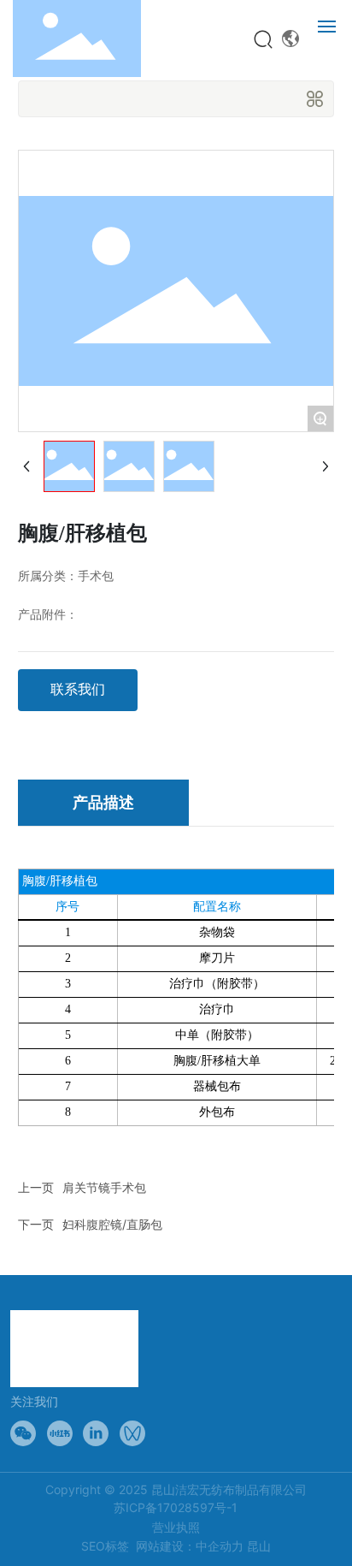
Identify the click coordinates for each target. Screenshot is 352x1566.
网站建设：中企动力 (189, 1546)
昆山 (259, 1546)
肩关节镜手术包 (104, 1187)
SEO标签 (105, 1546)
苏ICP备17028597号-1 (176, 1507)
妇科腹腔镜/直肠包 (112, 1224)
